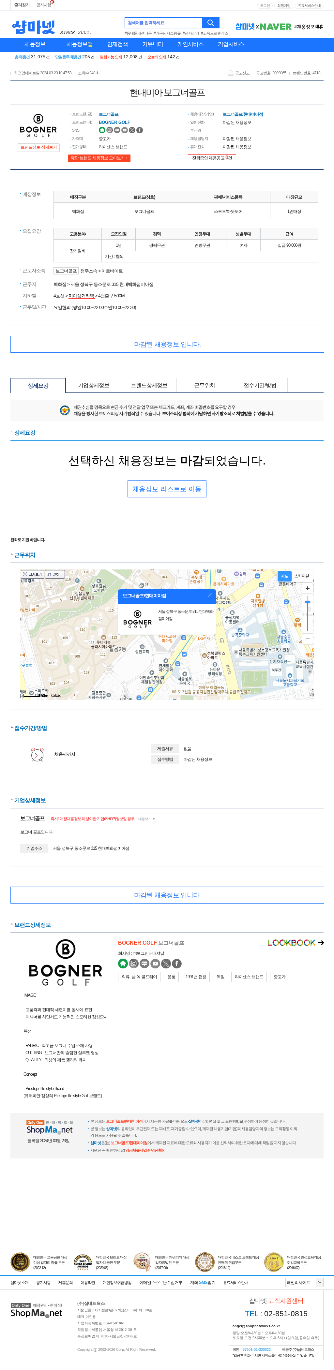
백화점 (59, 284)
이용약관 (88, 1282)
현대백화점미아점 (136, 284)
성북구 (86, 284)
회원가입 (283, 5)
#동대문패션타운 (138, 33)
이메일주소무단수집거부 (160, 1282)
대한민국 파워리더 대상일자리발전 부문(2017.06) (172, 1262)
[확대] (307, 588)
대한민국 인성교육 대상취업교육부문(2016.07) (304, 1262)
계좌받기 (202, 1282)
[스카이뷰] (302, 576)
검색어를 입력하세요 (146, 22)
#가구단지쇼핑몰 (167, 33)
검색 (211, 22)
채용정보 (34, 44)
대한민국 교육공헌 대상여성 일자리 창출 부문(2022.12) (50, 1262)
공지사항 (44, 5)
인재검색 (117, 44)
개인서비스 (190, 44)
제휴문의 (65, 1282)
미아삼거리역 (81, 295)
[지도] (285, 576)
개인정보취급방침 (117, 1282)
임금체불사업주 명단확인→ (147, 1150)
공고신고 (242, 73)
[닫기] (210, 595)
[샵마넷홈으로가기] (36, 1303)
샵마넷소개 (19, 1282)
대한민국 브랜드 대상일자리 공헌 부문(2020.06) (111, 1262)
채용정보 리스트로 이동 (167, 489)
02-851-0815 (276, 1313)
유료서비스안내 (309, 5)
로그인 (265, 5)
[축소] (307, 638)
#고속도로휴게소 (214, 33)
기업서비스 (231, 44)
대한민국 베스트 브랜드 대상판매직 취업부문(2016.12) (238, 1262)
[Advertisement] (167, 1218)
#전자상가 (191, 33)
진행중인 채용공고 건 (212, 158)
